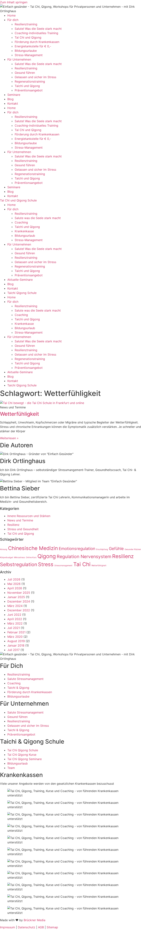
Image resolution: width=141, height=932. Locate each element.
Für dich (12, 20)
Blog (10, 99)
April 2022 (14, 619)
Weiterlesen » (9, 438)
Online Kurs (31, 557)
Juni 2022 (14, 614)
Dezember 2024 (18, 601)
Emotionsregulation (77, 548)
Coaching (21, 222)
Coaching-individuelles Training (36, 33)
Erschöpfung (102, 549)
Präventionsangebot (29, 90)
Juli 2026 (13, 579)
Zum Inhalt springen (13, 2)
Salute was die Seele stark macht (38, 218)
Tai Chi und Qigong (28, 37)
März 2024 (15, 606)
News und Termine (20, 520)
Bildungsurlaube (26, 50)
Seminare (13, 95)
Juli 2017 (13, 650)
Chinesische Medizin (33, 548)
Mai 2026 (14, 584)
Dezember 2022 (18, 610)
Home (11, 15)
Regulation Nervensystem (84, 556)
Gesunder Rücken (133, 549)
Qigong (46, 556)
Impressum (7, 927)
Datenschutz (26, 927)
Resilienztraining (26, 24)
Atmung (3, 549)
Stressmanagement (63, 565)
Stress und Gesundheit (23, 529)
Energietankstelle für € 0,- (33, 46)
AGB (41, 927)
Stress (45, 564)
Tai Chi (82, 564)
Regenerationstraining (30, 81)
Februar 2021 (16, 632)
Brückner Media (34, 920)
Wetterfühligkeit (19, 414)
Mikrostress (19, 557)
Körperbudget (6, 557)
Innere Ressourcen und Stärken (28, 516)
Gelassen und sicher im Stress (35, 77)
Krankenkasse (24, 231)
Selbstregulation (18, 564)
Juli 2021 (13, 628)
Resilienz (13, 525)
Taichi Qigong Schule (22, 293)
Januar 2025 (16, 597)
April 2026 (14, 588)
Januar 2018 (15, 645)
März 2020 (15, 636)
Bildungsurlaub (25, 235)
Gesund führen (25, 72)
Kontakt (12, 103)
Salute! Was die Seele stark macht (38, 28)
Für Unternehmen (19, 59)
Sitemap (52, 927)
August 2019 (16, 641)
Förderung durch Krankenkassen (37, 42)
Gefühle (116, 548)
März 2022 (15, 623)
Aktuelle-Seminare (20, 279)
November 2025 (18, 592)
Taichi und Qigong (27, 86)
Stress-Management (29, 55)
